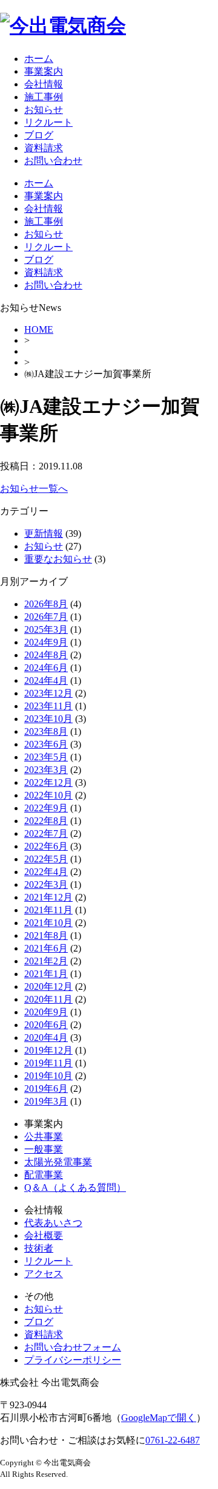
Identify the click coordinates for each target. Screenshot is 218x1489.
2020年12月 (48, 986)
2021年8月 (46, 935)
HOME (38, 329)
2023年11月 (48, 706)
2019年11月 (48, 1063)
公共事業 (43, 1136)
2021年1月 (46, 974)
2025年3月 (46, 629)
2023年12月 (48, 693)
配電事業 (43, 1175)
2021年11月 (48, 910)
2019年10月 (48, 1076)
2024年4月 (46, 680)
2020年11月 (48, 999)
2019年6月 (46, 1088)
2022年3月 (46, 884)
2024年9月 (46, 642)
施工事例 (43, 97)
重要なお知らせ (58, 559)
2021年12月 (48, 897)
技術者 (38, 1248)
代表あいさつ (53, 1223)
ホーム (38, 58)
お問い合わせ (53, 160)
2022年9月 (46, 808)
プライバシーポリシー (72, 1360)
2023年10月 (48, 719)
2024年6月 (46, 668)
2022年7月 (46, 833)
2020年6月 (46, 1025)
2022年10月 (48, 795)
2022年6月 (46, 846)
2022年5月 (46, 859)
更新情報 (43, 533)
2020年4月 (46, 1037)
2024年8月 (46, 655)
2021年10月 (48, 923)
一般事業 (43, 1149)
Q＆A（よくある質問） (75, 1187)
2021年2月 (46, 961)
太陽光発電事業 (58, 1162)
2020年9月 (46, 1012)
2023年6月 (46, 744)
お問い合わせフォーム (72, 1347)
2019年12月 (48, 1050)
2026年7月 (46, 617)
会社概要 (43, 1235)
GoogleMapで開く (158, 1417)
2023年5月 (46, 757)
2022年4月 (46, 872)
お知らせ (43, 109)
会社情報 (43, 84)
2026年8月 (46, 604)
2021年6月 (46, 948)
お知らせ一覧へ (34, 488)
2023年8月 (46, 731)
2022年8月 (46, 821)
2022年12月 (48, 782)
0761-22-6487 (172, 1440)
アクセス (43, 1274)
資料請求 (43, 148)
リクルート (48, 122)
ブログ (38, 135)
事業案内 (43, 71)
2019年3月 (46, 1101)
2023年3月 (46, 770)
